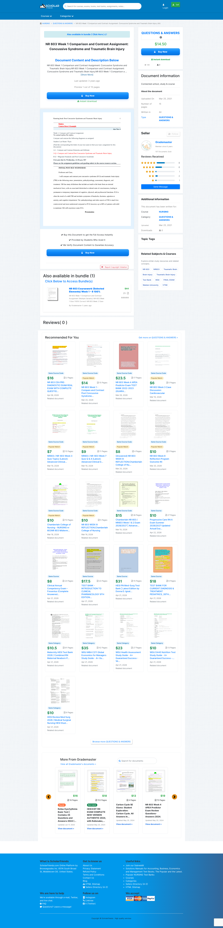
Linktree (89, 900)
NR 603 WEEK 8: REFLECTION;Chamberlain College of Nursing (94, 527)
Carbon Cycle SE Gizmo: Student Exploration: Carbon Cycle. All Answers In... (124, 810)
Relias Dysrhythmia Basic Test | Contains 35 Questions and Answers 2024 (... (67, 815)
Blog (85, 881)
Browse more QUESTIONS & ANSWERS (112, 741)
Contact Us (88, 877)
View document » (66, 828)
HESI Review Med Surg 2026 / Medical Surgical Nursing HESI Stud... (59, 720)
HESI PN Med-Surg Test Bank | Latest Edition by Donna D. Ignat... (128, 588)
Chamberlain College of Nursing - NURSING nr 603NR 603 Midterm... (59, 527)
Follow (174, 134)
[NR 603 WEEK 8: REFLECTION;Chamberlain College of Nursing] (94, 493)
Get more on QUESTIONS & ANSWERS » (158, 337)
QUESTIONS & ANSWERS (63, 23)
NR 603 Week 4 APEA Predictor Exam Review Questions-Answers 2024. (153, 810)
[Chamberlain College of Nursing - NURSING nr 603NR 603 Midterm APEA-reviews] (60, 493)
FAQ (44, 903)
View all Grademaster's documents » (78, 764)
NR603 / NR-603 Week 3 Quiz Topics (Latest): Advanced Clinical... (59, 459)
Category (145, 217)
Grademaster (163, 142)
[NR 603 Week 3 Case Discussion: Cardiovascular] (163, 356)
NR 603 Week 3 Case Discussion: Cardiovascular (160, 390)
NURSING (46, 23)
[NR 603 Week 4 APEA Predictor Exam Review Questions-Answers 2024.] (155, 781)
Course (144, 211)
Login (165, 7)
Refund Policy (89, 871)
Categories (65, 16)
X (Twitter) (90, 903)
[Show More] (87, 74)
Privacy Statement (92, 868)
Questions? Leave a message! (56, 906)
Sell (177, 4)
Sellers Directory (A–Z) (96, 887)
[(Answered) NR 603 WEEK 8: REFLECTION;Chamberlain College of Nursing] (128, 425)
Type (143, 117)
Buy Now (89, 95)
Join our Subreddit (135, 865)
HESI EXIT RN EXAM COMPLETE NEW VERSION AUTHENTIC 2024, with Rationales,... (96, 815)
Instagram (90, 897)
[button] (48, 797)
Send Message (160, 186)
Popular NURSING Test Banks (140, 874)
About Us (87, 865)
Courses (45, 16)
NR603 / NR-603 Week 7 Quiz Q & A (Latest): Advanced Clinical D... (93, 459)
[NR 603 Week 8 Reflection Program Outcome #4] (163, 425)
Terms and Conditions (93, 874)
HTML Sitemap (92, 884)
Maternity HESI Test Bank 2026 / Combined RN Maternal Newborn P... (60, 655)
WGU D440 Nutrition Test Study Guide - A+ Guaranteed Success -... (163, 655)
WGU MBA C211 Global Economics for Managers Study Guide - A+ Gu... (93, 655)
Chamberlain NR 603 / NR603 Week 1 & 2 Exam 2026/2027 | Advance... (128, 522)
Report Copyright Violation (115, 267)
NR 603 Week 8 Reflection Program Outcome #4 (159, 459)
